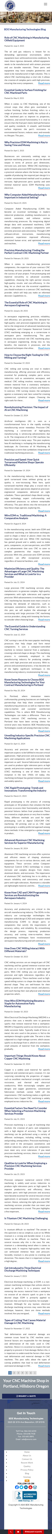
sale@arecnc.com (28, 1439)
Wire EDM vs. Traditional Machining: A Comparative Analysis (25, 517)
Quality (27, 1466)
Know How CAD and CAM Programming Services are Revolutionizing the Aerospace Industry (26, 895)
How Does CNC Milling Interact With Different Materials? (24, 950)
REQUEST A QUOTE (34, 1532)
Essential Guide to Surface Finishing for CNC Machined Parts (25, 91)
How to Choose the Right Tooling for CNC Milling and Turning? (26, 356)
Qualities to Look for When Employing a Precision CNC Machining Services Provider (25, 1166)
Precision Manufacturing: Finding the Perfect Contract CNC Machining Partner (26, 251)
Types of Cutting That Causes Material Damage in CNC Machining (25, 1321)
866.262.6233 (30, 1431)
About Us (27, 1455)
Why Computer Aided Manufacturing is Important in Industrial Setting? (25, 196)
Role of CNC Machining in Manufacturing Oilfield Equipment (26, 39)
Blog (27, 1473)
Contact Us (27, 1459)
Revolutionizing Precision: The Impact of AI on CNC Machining (26, 408)
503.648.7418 (29, 1434)
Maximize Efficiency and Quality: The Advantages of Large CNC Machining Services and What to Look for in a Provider (24, 572)
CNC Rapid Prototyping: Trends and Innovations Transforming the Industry (25, 789)
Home (27, 1452)
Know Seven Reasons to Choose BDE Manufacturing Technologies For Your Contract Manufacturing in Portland (24, 682)
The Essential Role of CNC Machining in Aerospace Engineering (25, 304)
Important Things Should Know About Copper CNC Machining (24, 1057)
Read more (44, 83)
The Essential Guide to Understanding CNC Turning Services (24, 628)
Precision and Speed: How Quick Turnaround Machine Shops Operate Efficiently (24, 462)
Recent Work (27, 1463)
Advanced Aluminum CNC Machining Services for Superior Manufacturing (24, 841)
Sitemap (27, 1477)
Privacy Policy (27, 1470)
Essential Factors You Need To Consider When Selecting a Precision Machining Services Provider (25, 1111)
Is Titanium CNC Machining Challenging (26, 1218)
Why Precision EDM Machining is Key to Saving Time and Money (26, 143)
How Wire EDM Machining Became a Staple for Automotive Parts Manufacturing (24, 1003)
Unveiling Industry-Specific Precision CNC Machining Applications (27, 737)
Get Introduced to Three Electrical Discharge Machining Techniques (22, 1269)
